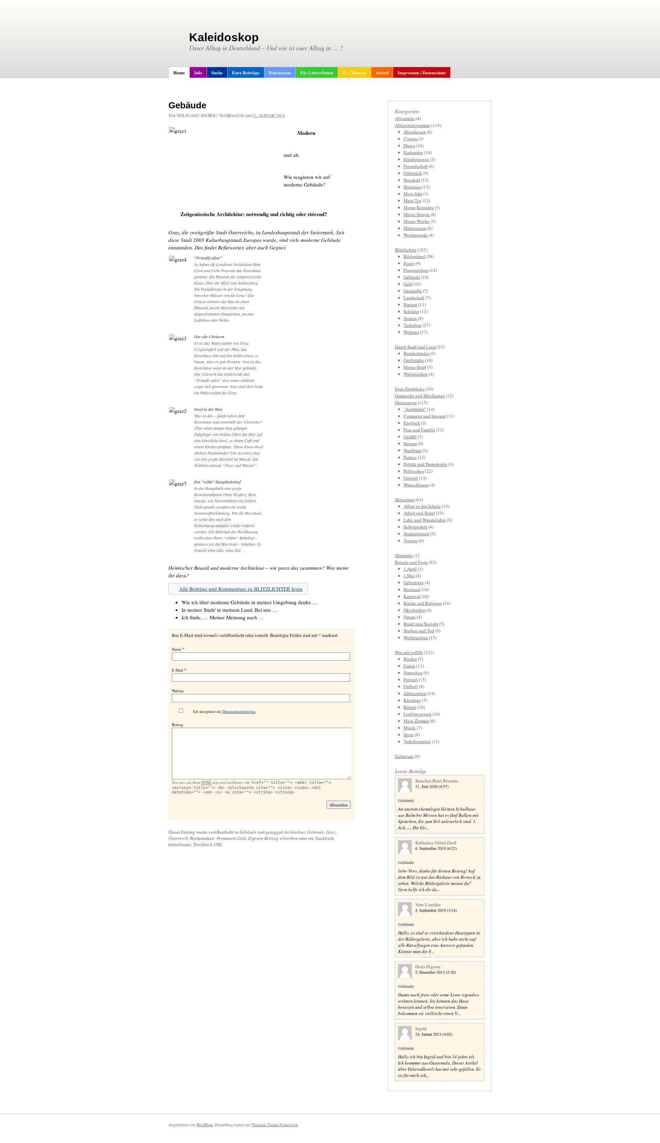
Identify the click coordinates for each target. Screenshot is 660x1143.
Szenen (410, 318)
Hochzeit (412, 589)
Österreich (178, 838)
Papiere (410, 304)
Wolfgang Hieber (196, 115)
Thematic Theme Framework (275, 1124)
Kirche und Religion (423, 603)
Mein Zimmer (416, 721)
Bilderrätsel (414, 256)
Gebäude (248, 832)
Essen (409, 263)
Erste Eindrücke (410, 389)
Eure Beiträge (246, 72)
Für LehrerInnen (316, 72)
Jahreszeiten (415, 693)
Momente (404, 555)
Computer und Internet (425, 416)
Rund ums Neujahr (421, 624)
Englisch (412, 423)
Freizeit (411, 679)
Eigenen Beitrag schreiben (273, 838)
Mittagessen (415, 228)
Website (178, 690)
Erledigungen (416, 159)
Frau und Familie (419, 430)
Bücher (410, 659)
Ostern (410, 617)
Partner (410, 457)
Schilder (411, 311)
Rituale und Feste (411, 562)
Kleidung (412, 700)
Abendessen (415, 132)
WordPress (204, 1124)
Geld (408, 284)
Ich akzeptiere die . (224, 711)
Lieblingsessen (417, 714)
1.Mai (409, 576)
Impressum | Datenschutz (422, 72)
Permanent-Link (231, 838)
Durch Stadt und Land (415, 347)
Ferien (409, 666)
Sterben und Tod (419, 631)
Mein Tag (412, 200)
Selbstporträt (415, 527)
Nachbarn (412, 450)
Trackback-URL (207, 844)
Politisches (414, 471)
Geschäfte (413, 291)
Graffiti (410, 437)
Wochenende (416, 235)
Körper (410, 707)
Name (176, 649)
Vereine (411, 540)
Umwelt (411, 478)
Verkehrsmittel (417, 741)
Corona (410, 139)
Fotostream (280, 72)
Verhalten (412, 325)
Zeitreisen (404, 756)
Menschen (404, 499)
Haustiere (412, 187)
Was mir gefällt (409, 652)
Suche (217, 72)
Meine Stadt (415, 367)
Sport (409, 734)
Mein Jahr (413, 194)
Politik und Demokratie (425, 464)
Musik (410, 728)
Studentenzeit (416, 534)
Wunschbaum (416, 485)
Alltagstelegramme (412, 125)
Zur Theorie (354, 72)
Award (382, 72)
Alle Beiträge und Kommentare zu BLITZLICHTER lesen (240, 588)
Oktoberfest (414, 610)
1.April (410, 569)
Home (179, 72)
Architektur (294, 832)
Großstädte (414, 360)
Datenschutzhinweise (238, 711)
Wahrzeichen (416, 374)
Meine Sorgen (417, 214)
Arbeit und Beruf (419, 513)
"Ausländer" (415, 409)
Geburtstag (414, 582)
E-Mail (177, 670)
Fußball (411, 686)
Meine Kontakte (419, 207)
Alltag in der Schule (422, 506)
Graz (330, 832)
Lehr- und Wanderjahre (425, 520)
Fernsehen (413, 673)
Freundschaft (416, 166)
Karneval (412, 596)
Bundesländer (416, 353)
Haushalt (412, 180)
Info (198, 72)
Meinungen (406, 402)
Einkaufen (413, 152)
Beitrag (177, 724)
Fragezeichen (416, 270)
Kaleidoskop (224, 37)
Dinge (409, 145)
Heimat (410, 443)
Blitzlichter (405, 250)
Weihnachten (416, 637)
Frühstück (413, 173)
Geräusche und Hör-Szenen (420, 396)
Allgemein (405, 118)
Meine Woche (416, 221)
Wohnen (411, 332)
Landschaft (414, 298)
